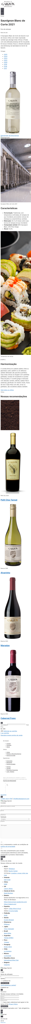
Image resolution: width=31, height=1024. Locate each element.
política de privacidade (8, 846)
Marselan (5, 645)
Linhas (8, 752)
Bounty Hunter (13, 871)
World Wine (7, 933)
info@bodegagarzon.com (21, 798)
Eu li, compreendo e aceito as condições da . (14, 845)
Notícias (8, 766)
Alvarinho (5, 572)
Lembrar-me (6, 981)
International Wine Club (11, 960)
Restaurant (9, 762)
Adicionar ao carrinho (10, 731)
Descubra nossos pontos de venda (11, 735)
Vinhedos (8, 745)
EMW (5, 884)
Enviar (3, 856)
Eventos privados (10, 764)
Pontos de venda (10, 755)
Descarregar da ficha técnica (10, 135)
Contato (8, 768)
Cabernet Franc (8, 718)
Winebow (12, 869)
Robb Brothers (8, 893)
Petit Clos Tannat (9, 500)
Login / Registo (10, 771)
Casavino (7, 965)
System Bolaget (9, 920)
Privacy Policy (13, 1004)
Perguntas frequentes (12, 770)
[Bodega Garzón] (8, 7)
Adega (8, 746)
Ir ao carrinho (5, 733)
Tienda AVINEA (8, 938)
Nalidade (3, 817)
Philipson (7, 924)
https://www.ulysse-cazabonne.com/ (15, 902)
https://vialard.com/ (10, 904)
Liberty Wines (8, 888)
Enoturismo (9, 761)
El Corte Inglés (13, 911)
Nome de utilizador (7, 974)
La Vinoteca (7, 951)
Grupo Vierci (8, 947)
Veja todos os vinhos (7, 390)
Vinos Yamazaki (9, 929)
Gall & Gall (7, 880)
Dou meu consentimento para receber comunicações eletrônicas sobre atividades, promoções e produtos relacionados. (14, 852)
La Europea (7, 956)
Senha (2, 978)
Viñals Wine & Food (15, 908)
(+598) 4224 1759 (6, 798)
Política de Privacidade (9, 780)
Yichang (6, 942)
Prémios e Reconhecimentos (13, 753)
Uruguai (8, 743)
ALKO (5, 915)
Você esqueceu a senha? (8, 985)
